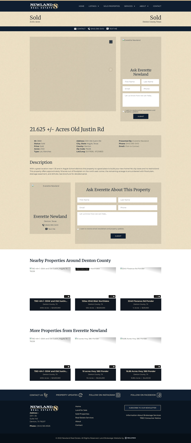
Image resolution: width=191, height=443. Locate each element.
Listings (92, 6)
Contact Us (36, 395)
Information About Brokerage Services (143, 415)
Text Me (51, 229)
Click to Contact (132, 146)
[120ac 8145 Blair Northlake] (95, 282)
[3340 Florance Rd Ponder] (140, 282)
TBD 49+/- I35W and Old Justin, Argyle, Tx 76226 (50, 301)
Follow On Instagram (102, 395)
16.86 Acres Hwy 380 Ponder (141, 371)
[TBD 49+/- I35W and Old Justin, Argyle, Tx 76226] (50, 282)
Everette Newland (141, 141)
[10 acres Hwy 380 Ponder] (95, 352)
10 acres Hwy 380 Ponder (95, 371)
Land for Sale (81, 410)
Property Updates (67, 395)
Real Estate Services (84, 418)
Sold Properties (112, 6)
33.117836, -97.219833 (94, 151)
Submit (141, 116)
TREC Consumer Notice (150, 418)
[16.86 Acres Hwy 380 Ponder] (140, 352)
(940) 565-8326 (43, 426)
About (143, 6)
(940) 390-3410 (132, 144)
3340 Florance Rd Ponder (141, 301)
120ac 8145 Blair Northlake (95, 301)
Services (128, 6)
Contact (157, 6)
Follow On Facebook (143, 395)
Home (81, 6)
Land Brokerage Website (110, 438)
